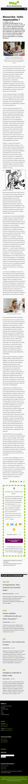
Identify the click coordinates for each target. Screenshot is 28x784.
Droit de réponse (4, 765)
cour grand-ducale (14, 560)
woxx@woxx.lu (10, 728)
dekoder (22, 553)
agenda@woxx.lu (8, 730)
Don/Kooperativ (4, 741)
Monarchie (15, 563)
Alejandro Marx (6, 622)
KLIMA (4, 582)
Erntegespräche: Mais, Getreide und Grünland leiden (11, 587)
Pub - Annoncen (4, 740)
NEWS (8, 582)
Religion (9, 565)
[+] (21, 662)
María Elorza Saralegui (8, 593)
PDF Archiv (3, 749)
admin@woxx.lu (4, 726)
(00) (4, 724)
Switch (18, 534)
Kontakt (3, 721)
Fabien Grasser (6, 648)
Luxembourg (10, 563)
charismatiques (6, 560)
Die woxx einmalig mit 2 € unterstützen (14, 540)
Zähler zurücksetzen (18, 551)
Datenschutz (3, 768)
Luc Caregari (5, 22)
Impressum (3, 767)
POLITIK (5, 610)
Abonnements (4, 739)
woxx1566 (14, 565)
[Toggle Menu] (25, 8)
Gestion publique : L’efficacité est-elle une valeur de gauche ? (12, 616)
